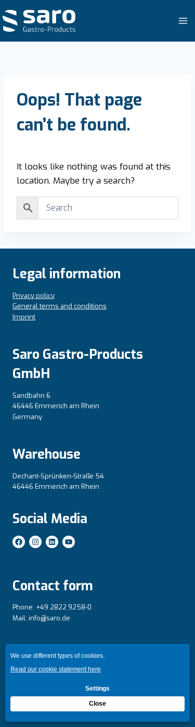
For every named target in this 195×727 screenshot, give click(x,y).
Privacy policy (33, 295)
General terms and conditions (59, 306)
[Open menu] (182, 20)
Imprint (23, 317)
